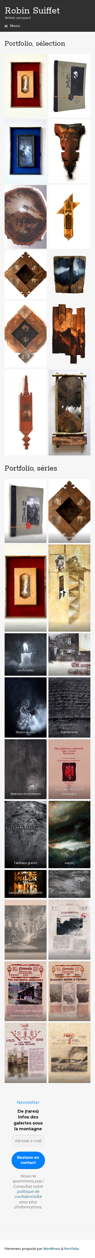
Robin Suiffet (32, 11)
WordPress (51, 1248)
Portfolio (71, 1248)
